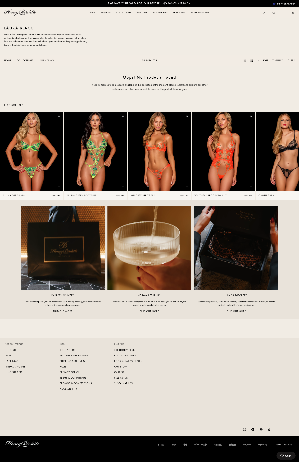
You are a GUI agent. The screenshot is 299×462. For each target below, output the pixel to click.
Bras (8, 355)
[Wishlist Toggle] (59, 116)
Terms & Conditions (73, 377)
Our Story (121, 366)
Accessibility (68, 388)
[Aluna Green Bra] (31, 151)
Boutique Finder (125, 355)
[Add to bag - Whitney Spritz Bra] (187, 187)
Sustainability (123, 383)
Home (8, 60)
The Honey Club (124, 350)
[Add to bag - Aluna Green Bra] (59, 187)
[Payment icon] (263, 444)
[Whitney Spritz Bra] (159, 151)
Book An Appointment (129, 361)
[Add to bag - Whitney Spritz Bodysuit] (251, 187)
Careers (119, 372)
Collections (25, 60)
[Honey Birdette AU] (20, 12)
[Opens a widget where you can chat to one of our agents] (286, 456)
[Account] (265, 12)
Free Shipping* (149, 3)
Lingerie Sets (14, 372)
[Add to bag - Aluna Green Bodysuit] (123, 187)
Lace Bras (12, 361)
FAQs (63, 366)
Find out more (62, 311)
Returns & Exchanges (74, 355)
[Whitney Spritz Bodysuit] (223, 151)
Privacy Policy (70, 372)
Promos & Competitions (76, 383)
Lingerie (11, 350)
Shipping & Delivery (72, 361)
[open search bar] (273, 12)
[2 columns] (244, 60)
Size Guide (121, 377)
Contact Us (67, 350)
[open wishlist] (283, 12)
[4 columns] (251, 60)
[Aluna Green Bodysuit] (95, 151)
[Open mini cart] (292, 12)
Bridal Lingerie (15, 366)
